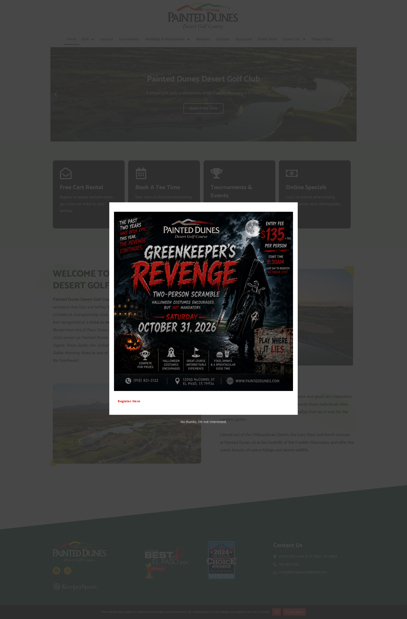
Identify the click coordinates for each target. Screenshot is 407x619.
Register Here (129, 401)
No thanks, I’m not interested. (203, 422)
